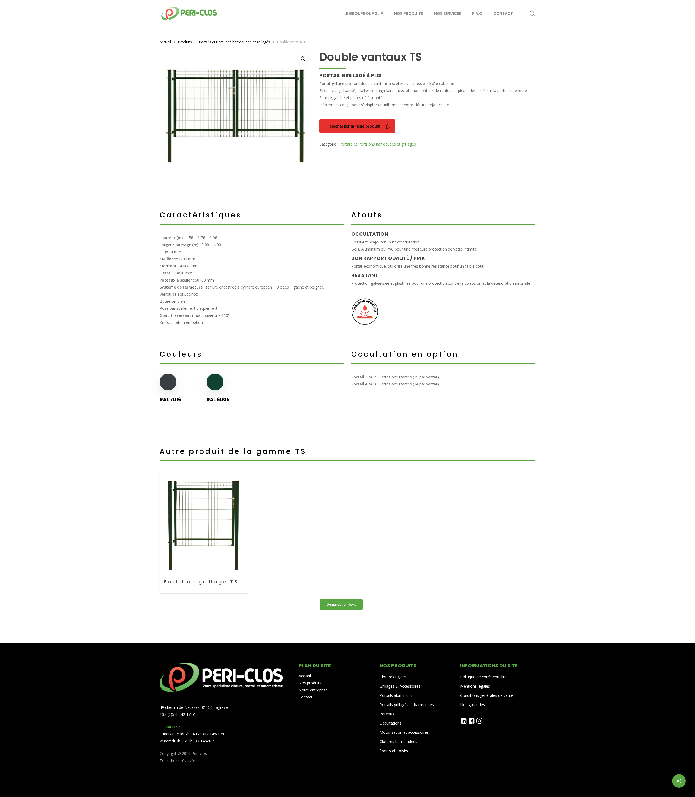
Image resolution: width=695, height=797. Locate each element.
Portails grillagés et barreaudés (407, 704)
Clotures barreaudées (398, 741)
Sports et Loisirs (394, 750)
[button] (303, 59)
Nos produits (310, 682)
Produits (185, 41)
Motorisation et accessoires (404, 732)
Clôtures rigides (393, 676)
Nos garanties (472, 704)
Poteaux (387, 713)
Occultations (391, 723)
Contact (305, 697)
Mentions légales (475, 686)
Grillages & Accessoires (400, 686)
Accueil (165, 41)
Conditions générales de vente (486, 695)
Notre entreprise (313, 689)
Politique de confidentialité (483, 676)
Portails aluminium (396, 695)
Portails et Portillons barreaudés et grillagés (234, 41)
